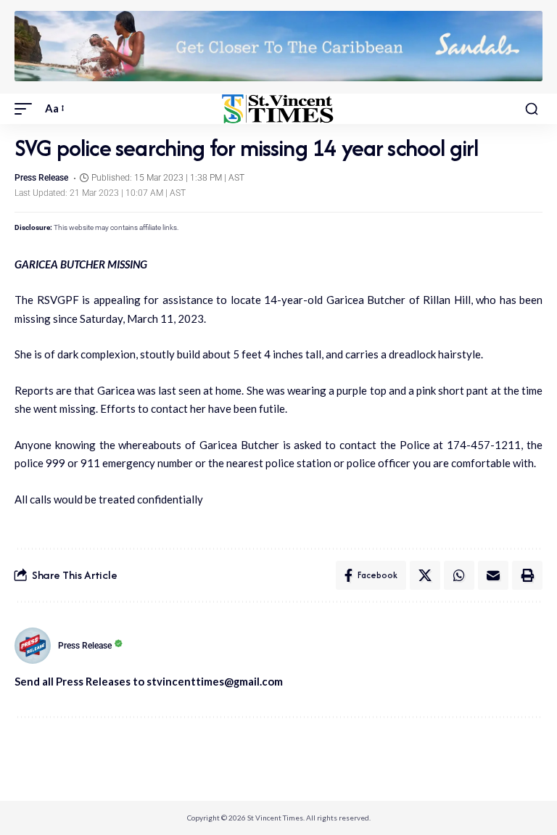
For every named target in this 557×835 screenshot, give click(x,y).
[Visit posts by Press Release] (33, 646)
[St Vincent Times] (278, 109)
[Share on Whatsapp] (459, 575)
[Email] (493, 575)
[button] (27, 108)
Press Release (41, 178)
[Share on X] (425, 575)
